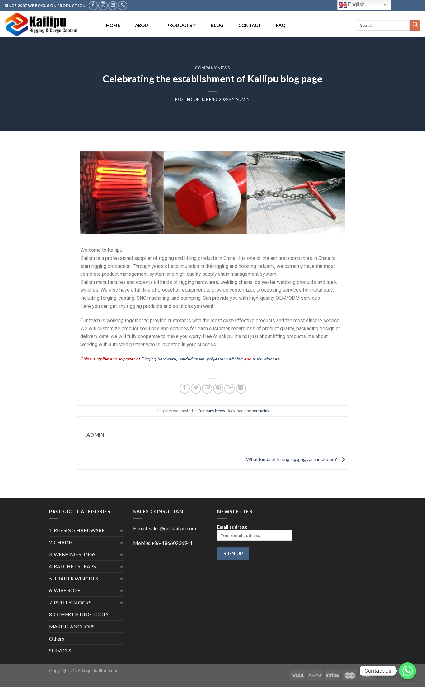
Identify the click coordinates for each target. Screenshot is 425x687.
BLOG (217, 25)
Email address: (232, 527)
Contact (249, 25)
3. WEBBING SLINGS (72, 554)
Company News (212, 67)
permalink (260, 410)
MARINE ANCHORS (72, 626)
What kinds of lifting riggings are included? (292, 459)
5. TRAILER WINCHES (73, 578)
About (143, 25)
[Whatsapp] (407, 670)
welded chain (191, 358)
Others (56, 639)
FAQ (280, 25)
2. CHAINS (61, 542)
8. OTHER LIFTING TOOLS (79, 614)
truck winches (266, 358)
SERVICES (60, 650)
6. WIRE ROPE (64, 590)
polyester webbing (225, 358)
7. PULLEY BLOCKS (70, 602)
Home (113, 25)
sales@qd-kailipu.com (172, 528)
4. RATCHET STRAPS (72, 566)
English (356, 4)
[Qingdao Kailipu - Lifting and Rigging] (49, 24)
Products (179, 25)
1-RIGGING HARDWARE (77, 530)
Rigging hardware (158, 358)
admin (243, 99)
